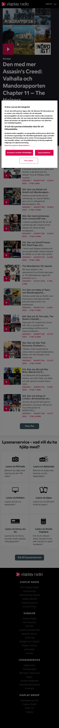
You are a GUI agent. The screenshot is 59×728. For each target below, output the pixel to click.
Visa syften (28, 160)
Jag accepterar (44, 153)
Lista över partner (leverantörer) (17, 145)
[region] (30, 134)
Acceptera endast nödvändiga (19, 153)
